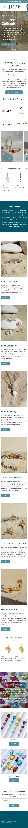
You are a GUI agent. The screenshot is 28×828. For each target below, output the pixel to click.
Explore (5, 297)
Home (2, 815)
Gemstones (14, 815)
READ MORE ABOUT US (14, 92)
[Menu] (1, 7)
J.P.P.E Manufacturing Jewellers (11, 821)
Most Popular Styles (14, 638)
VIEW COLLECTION (8, 44)
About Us (21, 815)
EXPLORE (5, 561)
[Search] (5, 7)
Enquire (14, 780)
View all (14, 640)
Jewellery (8, 815)
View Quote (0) (27, 10)
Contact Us (3, 817)
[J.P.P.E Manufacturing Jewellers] (14, 7)
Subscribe (14, 805)
